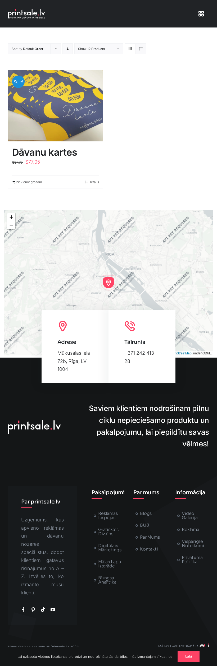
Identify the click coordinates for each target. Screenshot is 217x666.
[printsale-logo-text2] (26, 11)
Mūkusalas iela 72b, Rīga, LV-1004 (73, 361)
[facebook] (23, 609)
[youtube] (53, 609)
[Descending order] (67, 48)
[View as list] (140, 49)
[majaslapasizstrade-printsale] (203, 646)
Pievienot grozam (29, 182)
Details (94, 182)
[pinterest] (33, 609)
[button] (108, 282)
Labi (188, 656)
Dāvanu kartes (44, 152)
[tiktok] (43, 609)
